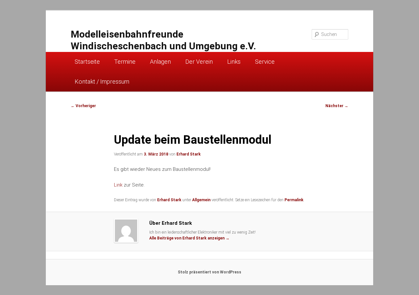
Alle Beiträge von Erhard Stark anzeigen (189, 238)
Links (234, 61)
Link (118, 185)
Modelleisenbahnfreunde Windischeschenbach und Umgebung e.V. (163, 40)
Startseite (87, 61)
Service (265, 61)
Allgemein (201, 200)
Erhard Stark (188, 154)
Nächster (336, 106)
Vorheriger (83, 106)
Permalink (293, 200)
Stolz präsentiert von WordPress (209, 272)
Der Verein (199, 61)
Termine (125, 61)
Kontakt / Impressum (102, 81)
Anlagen (160, 61)
